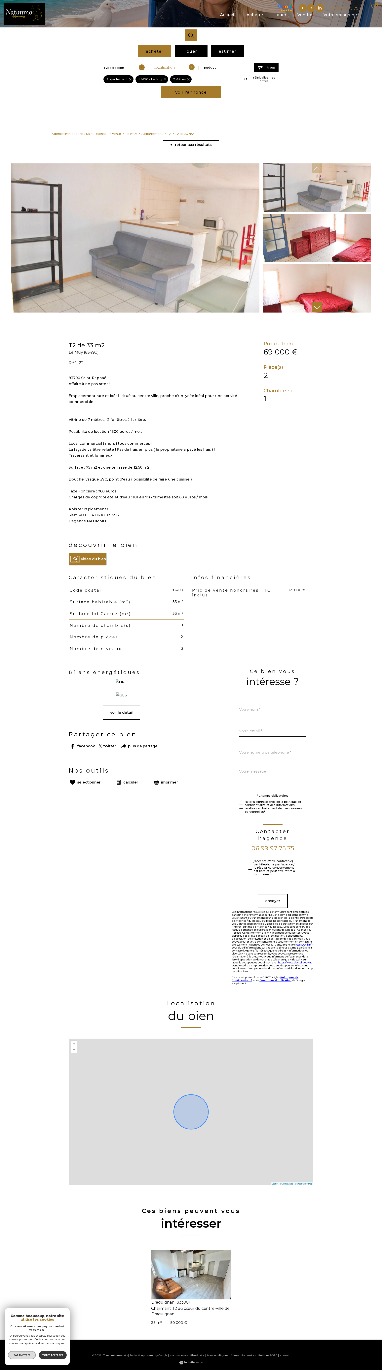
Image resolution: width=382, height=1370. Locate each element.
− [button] (74, 1049)
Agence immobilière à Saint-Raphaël (79, 134)
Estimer (227, 51)
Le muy (131, 134)
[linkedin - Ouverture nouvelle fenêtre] (320, 8)
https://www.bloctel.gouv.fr (294, 962)
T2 (169, 134)
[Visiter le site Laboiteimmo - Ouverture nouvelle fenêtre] (191, 1363)
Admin (235, 1355)
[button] (317, 307)
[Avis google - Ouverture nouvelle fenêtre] (294, 8)
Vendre (304, 14)
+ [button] (74, 1043)
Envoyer (272, 901)
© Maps (286, 1183)
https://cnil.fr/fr (304, 944)
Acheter (255, 14)
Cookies (284, 1355)
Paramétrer (22, 1355)
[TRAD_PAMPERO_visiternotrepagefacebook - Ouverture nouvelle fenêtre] (303, 8)
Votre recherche (340, 14)
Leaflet (275, 1183)
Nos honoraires (179, 1355)
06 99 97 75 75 (272, 848)
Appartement (152, 134)
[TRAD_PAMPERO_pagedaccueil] (24, 23)
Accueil (227, 14)
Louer (280, 14)
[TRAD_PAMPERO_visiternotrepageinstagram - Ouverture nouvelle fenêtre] (311, 8)
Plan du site (197, 1355)
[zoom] (135, 311)
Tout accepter (52, 1355)
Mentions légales (217, 1355)
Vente (116, 134)
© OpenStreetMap (303, 1183)
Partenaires (249, 1355)
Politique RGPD (268, 1355)
